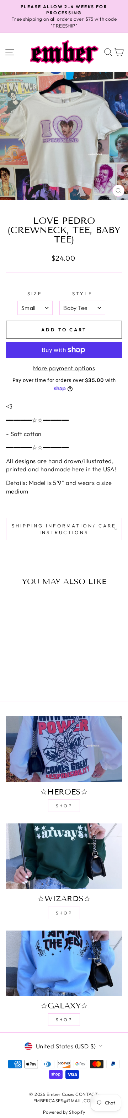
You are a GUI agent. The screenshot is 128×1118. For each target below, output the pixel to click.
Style (82, 293)
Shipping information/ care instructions (64, 529)
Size (34, 293)
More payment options (64, 368)
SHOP (64, 805)
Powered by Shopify (64, 1112)
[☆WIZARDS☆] (64, 856)
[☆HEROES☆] (64, 749)
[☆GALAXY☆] (64, 963)
